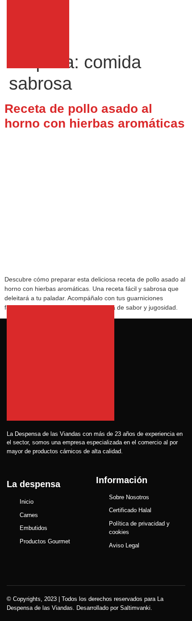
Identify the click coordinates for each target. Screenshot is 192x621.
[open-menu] (180, 23)
